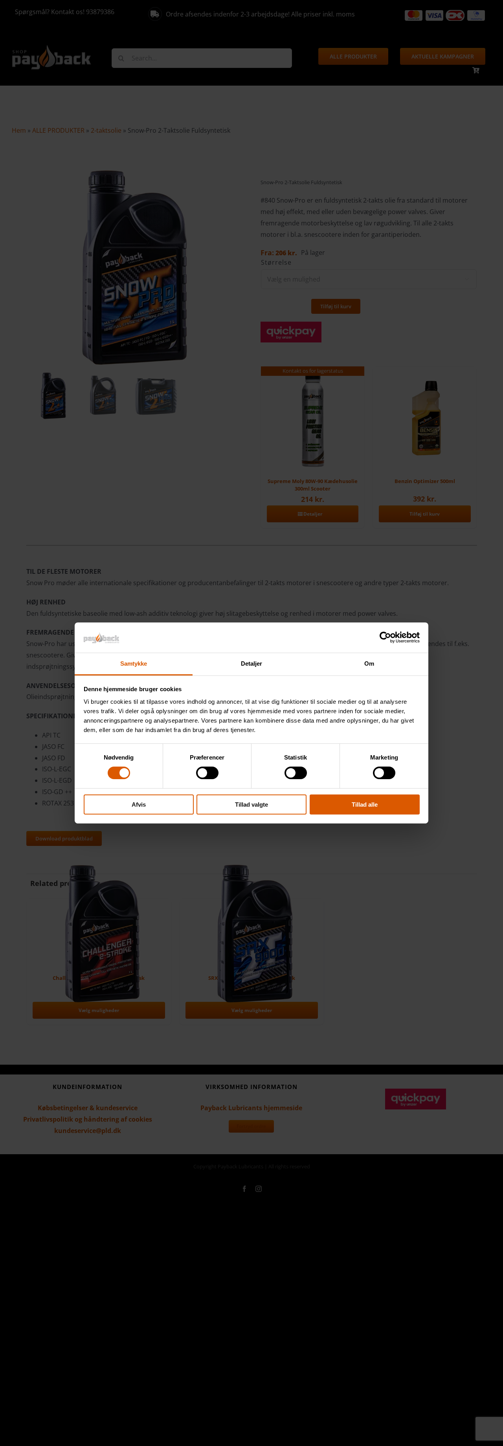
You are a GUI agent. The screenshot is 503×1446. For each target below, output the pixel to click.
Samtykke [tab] (133, 663)
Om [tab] (369, 663)
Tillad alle (365, 804)
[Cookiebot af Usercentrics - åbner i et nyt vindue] (385, 637)
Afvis (139, 804)
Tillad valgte (251, 804)
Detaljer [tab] (252, 663)
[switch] (207, 773)
